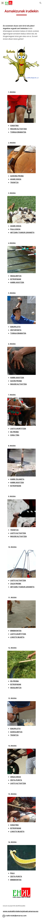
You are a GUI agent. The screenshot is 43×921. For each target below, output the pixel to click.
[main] (21, 12)
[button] (2, 3)
